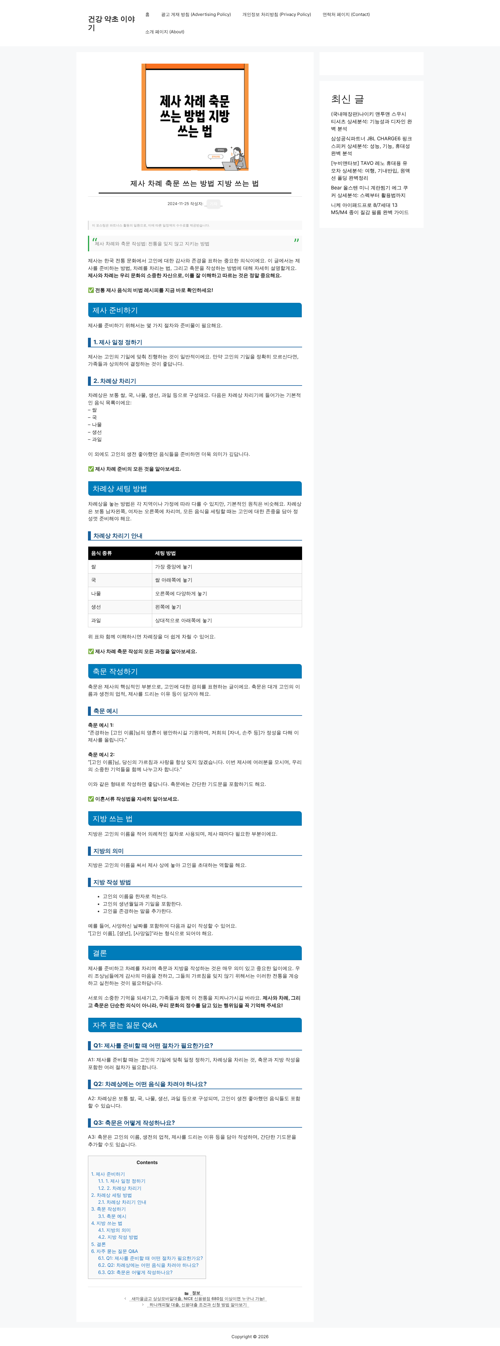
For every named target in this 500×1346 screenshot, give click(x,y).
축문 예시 (112, 1216)
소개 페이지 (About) (164, 31)
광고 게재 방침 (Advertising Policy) (196, 14)
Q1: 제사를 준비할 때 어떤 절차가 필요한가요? (150, 1258)
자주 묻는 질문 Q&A (114, 1251)
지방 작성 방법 (118, 1237)
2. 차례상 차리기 (119, 1188)
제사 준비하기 (108, 1174)
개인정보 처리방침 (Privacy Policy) (276, 14)
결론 (98, 1244)
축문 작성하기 (108, 1209)
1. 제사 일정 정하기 (122, 1181)
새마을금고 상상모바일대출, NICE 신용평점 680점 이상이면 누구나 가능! (198, 1298)
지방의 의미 (114, 1230)
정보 (196, 1292)
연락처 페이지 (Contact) (346, 14)
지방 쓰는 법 (106, 1223)
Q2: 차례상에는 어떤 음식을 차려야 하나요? (148, 1265)
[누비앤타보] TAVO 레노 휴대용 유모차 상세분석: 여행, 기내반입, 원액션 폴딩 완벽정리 (370, 170)
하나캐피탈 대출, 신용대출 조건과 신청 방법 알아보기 (198, 1304)
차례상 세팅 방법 (111, 1195)
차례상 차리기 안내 (122, 1202)
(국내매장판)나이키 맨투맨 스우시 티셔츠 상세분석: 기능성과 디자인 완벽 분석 (371, 121)
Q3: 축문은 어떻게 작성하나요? (135, 1272)
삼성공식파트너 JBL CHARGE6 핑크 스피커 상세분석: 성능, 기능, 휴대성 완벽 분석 (371, 146)
